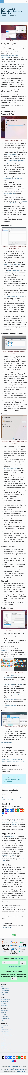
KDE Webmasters (13, 1066)
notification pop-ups (9, 193)
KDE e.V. (3, 1042)
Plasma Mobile (4, 992)
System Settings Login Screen (14, 296)
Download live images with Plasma (12, 759)
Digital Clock (7, 264)
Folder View (17, 264)
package (20, 684)
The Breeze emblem (9, 684)
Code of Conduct (5, 1031)
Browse (14, 978)
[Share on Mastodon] (6, 810)
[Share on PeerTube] (23, 810)
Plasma (2, 986)
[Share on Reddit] (16, 810)
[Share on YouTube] (21, 810)
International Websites (6, 1050)
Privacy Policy (4, 1033)
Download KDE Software (6, 1029)
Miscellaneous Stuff (5, 1018)
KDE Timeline (4, 1046)
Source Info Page (7, 799)
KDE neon (3, 994)
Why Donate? (19, 958)
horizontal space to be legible (16, 160)
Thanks (2, 1020)
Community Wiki (4, 1025)
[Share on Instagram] (6, 812)
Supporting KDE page (8, 855)
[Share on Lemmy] (18, 810)
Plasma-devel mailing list (14, 822)
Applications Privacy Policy (7, 1035)
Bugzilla (14, 824)
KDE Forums (17, 816)
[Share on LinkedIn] (13, 810)
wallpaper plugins (11, 154)
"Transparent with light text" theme (13, 178)
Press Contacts (4, 1016)
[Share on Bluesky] (8, 810)
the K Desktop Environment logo (16, 1069)
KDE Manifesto (4, 1048)
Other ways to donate (14, 966)
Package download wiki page (10, 786)
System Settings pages (13, 270)
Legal (23, 1071)
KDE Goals (3, 1003)
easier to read (7, 164)
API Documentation (5, 999)
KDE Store (3, 1040)
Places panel (17, 694)
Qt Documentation (5, 1001)
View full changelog (6, 742)
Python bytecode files (10, 705)
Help (2, 1027)
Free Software (11, 836)
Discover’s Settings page (11, 468)
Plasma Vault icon (11, 699)
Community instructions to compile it (12, 798)
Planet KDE (3, 1014)
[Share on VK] (3, 812)
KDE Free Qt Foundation (6, 1044)
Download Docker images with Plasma (13, 761)
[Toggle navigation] (26, 1)
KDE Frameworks (5, 990)
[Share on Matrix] (3, 810)
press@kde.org (6, 927)
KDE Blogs (3, 1012)
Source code (4, 1005)
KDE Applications (5, 988)
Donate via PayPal (23, 962)
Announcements (4, 1010)
